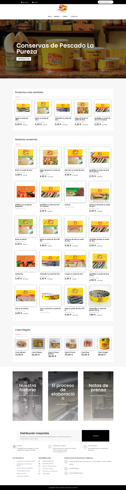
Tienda (65, 16)
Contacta (95, 436)
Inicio (50, 16)
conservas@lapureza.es (60, 452)
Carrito (36, 2)
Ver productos (24, 59)
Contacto (74, 16)
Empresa (56, 16)
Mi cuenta (25, 2)
